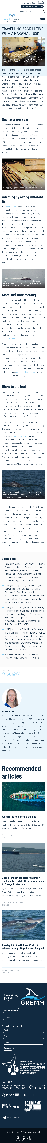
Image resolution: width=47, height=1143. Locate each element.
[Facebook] (4, 674)
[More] (18, 674)
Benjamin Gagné (8, 835)
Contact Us (31, 3)
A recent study (20, 436)
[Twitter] (9, 674)
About (23, 3)
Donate (40, 3)
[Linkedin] (14, 674)
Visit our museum (11, 1010)
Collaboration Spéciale (10, 902)
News (3, 671)
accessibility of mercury (26, 372)
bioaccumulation (9, 338)
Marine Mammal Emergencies (32, 6)
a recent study (10, 206)
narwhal (18, 70)
